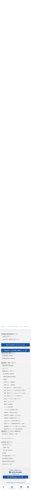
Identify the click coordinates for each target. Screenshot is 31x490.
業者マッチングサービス (9, 401)
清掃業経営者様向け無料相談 (8, 358)
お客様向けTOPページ (7, 336)
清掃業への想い (6, 447)
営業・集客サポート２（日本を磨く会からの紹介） (15, 390)
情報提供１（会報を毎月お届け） (11, 412)
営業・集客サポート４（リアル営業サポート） (14, 395)
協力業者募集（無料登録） (8, 355)
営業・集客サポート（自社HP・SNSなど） (13, 387)
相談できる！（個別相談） (9, 384)
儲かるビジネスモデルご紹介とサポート (12, 398)
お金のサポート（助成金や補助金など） (12, 420)
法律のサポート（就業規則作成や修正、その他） (14, 423)
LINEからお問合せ (12, 488)
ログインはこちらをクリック (7, 438)
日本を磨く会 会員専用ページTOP (9, 434)
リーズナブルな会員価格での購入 (11, 409)
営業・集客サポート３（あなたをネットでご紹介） (15, 393)
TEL (28, 488)
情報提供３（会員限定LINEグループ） (12, 418)
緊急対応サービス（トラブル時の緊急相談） (13, 429)
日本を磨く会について (7, 444)
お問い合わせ (21, 488)
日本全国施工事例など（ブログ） (9, 455)
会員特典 (5, 379)
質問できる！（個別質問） (9, 382)
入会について (5, 368)
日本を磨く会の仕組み (8, 450)
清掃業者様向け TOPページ (8, 371)
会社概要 (4, 453)
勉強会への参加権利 (8, 404)
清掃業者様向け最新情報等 (8, 365)
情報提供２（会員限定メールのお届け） (12, 415)
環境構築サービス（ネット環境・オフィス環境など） (15, 426)
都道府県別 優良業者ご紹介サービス (11, 339)
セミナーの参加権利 (8, 407)
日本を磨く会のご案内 (7, 464)
